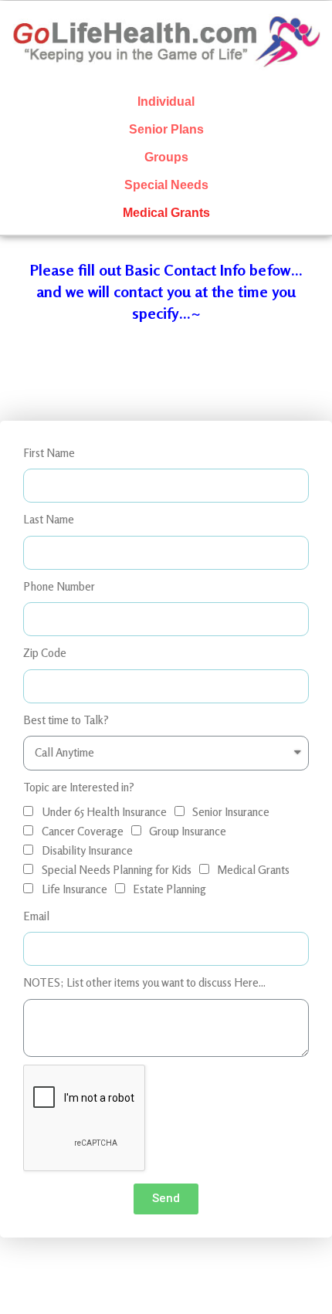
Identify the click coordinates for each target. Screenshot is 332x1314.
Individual (166, 101)
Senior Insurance (230, 811)
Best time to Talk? (66, 720)
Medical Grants (166, 212)
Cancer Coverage (83, 831)
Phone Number (59, 586)
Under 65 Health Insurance (104, 811)
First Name (49, 452)
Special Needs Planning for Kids (116, 869)
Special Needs (166, 184)
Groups (166, 157)
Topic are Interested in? (78, 787)
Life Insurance (74, 889)
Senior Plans (166, 129)
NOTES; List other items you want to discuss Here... (144, 982)
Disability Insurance (87, 850)
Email (36, 916)
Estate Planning (169, 889)
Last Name (48, 519)
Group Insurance (187, 831)
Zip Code (44, 652)
